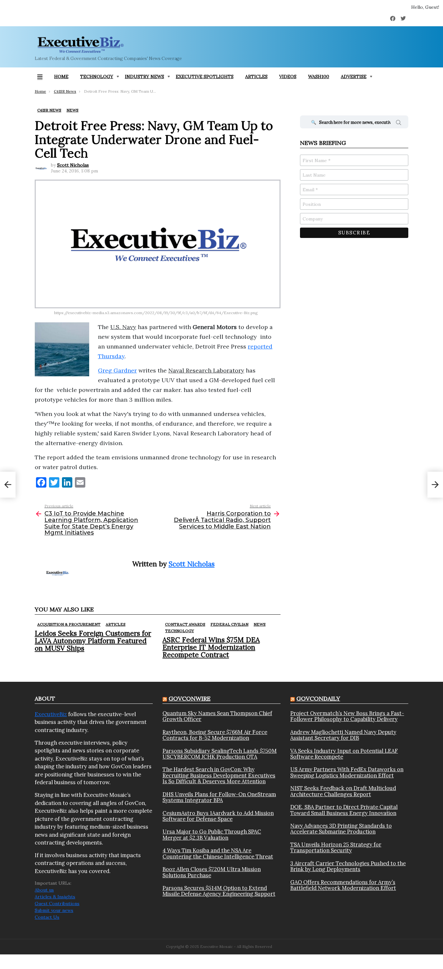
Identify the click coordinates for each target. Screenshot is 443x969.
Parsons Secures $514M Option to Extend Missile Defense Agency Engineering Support (218, 891)
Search (398, 123)
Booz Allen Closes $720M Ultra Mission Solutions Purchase (211, 872)
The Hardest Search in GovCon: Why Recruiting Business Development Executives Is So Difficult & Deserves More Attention (218, 775)
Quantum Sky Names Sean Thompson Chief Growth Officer (217, 716)
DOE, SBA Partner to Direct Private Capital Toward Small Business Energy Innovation (344, 810)
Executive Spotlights (204, 76)
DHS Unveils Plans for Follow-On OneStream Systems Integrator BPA (219, 797)
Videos (287, 76)
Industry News (144, 76)
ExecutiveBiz (51, 714)
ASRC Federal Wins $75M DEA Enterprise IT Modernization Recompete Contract (211, 647)
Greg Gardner (117, 370)
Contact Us (47, 917)
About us (44, 890)
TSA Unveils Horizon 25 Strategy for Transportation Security (335, 848)
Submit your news (54, 910)
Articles (256, 76)
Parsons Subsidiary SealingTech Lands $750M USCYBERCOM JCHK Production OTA (219, 754)
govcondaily (318, 698)
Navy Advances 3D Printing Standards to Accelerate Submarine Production (341, 829)
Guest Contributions (57, 903)
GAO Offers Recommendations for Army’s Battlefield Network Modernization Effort (343, 885)
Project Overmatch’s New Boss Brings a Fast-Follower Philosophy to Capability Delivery (347, 716)
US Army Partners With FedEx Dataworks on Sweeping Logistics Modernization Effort (346, 772)
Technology (96, 76)
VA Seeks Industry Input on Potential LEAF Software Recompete (344, 754)
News (260, 624)
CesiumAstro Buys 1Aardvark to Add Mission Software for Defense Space (218, 816)
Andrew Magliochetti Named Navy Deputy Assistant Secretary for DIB (343, 735)
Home (61, 76)
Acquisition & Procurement (69, 624)
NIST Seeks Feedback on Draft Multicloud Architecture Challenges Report (343, 791)
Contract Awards (185, 624)
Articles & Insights (55, 897)
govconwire (189, 698)
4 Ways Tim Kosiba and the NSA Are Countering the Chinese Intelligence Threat (217, 853)
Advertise (353, 76)
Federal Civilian (229, 624)
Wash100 (318, 76)
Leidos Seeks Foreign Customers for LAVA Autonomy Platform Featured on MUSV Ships (93, 641)
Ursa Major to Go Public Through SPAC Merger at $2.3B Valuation (211, 835)
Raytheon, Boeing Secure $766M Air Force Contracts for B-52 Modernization (214, 735)
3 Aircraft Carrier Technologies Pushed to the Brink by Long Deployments (348, 866)
